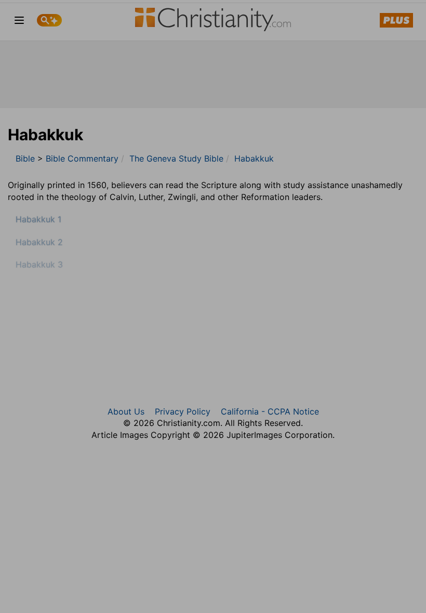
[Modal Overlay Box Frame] (213, 306)
